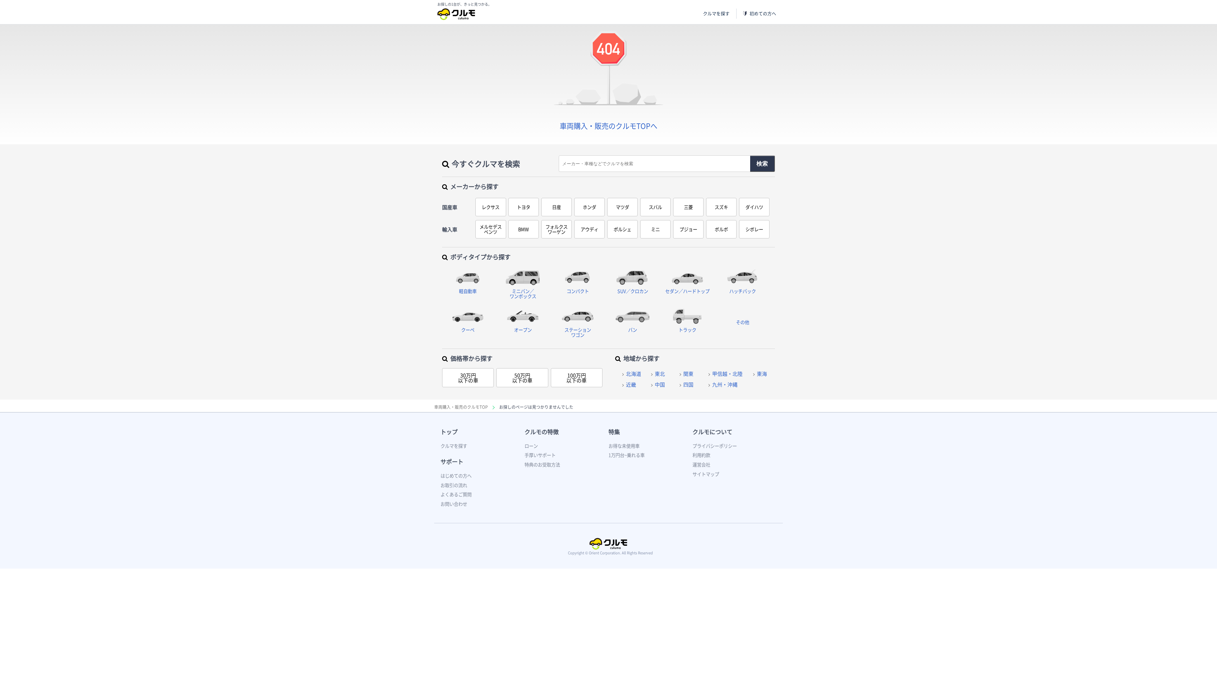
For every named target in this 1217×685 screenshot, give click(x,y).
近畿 (631, 384)
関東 (688, 373)
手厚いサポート (540, 455)
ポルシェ (622, 229)
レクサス (490, 207)
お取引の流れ (454, 485)
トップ (449, 431)
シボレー (754, 229)
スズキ (721, 207)
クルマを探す (716, 13)
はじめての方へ (456, 475)
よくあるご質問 (456, 494)
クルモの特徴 (542, 431)
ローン (531, 445)
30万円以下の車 (468, 377)
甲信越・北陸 (727, 373)
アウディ (589, 229)
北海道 (633, 373)
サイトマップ (705, 474)
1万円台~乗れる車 (626, 455)
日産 (556, 207)
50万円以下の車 (522, 377)
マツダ (622, 207)
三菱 (688, 207)
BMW (523, 229)
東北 (660, 373)
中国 (660, 384)
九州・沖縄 (724, 384)
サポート (452, 461)
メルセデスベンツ (491, 229)
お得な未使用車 (624, 445)
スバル (655, 207)
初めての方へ (763, 13)
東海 (762, 373)
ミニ (655, 229)
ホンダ (589, 207)
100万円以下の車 (576, 377)
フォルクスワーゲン (556, 229)
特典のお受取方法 (542, 464)
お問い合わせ (454, 503)
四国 (688, 384)
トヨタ (523, 207)
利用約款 (701, 455)
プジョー (688, 229)
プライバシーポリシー (714, 445)
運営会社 (701, 464)
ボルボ (721, 229)
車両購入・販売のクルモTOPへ (608, 126)
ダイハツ (754, 207)
